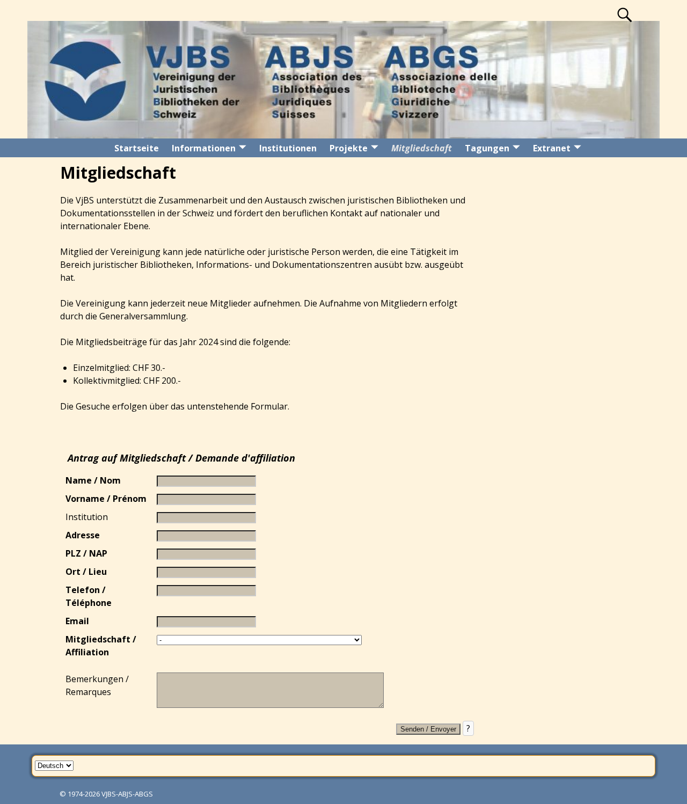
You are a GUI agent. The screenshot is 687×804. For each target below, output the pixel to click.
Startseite (136, 148)
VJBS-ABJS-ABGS (127, 794)
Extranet (552, 148)
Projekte (349, 148)
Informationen (204, 148)
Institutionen (288, 148)
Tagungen (487, 148)
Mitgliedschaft (421, 148)
